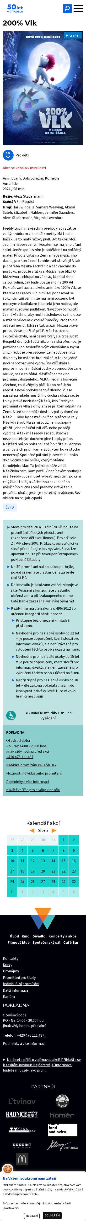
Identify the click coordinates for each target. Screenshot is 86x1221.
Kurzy (7, 965)
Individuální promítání (21, 984)
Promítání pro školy (19, 977)
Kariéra (9, 996)
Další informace (15, 990)
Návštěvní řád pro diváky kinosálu (33, 790)
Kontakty (10, 958)
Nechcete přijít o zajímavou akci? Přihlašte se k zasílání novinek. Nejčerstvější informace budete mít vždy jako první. (42, 1065)
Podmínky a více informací (27, 781)
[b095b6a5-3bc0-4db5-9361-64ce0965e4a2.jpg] (43, 88)
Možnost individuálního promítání (34, 773)
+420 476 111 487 (19, 757)
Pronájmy (11, 971)
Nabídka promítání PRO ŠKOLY (31, 765)
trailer (74, 35)
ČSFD (9, 507)
